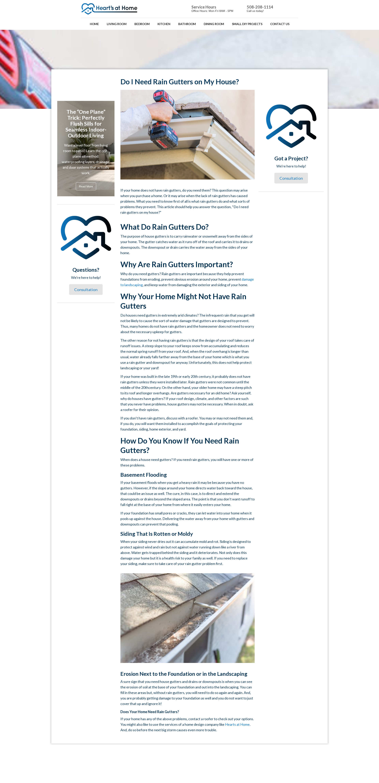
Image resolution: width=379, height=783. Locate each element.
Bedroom (142, 24)
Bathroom (187, 24)
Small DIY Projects (247, 24)
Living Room (117, 24)
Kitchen (164, 24)
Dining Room (214, 24)
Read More (86, 186)
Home (94, 24)
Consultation (86, 289)
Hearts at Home (237, 724)
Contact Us (279, 24)
